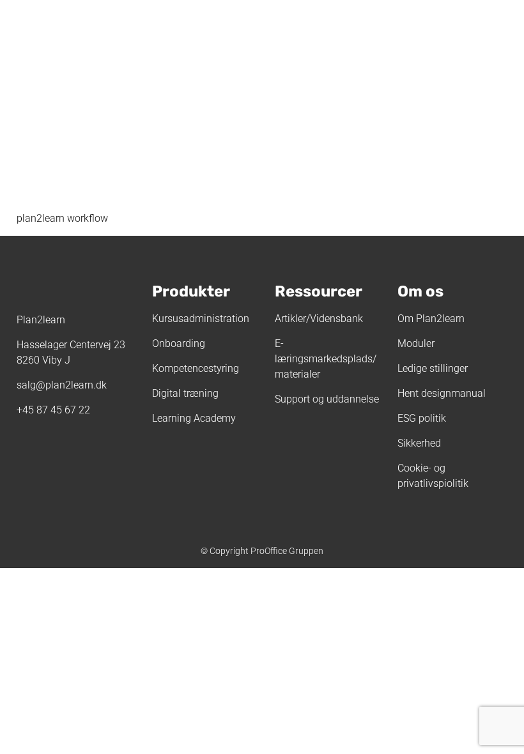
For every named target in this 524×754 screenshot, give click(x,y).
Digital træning (185, 393)
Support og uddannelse (327, 399)
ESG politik (421, 418)
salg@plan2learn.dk (62, 385)
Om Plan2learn (431, 318)
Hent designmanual (441, 393)
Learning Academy (194, 418)
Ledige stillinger (432, 368)
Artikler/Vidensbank (319, 318)
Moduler (416, 343)
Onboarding (178, 343)
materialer (297, 374)
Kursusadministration (200, 318)
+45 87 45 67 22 (53, 410)
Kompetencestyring (195, 368)
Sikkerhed (419, 443)
